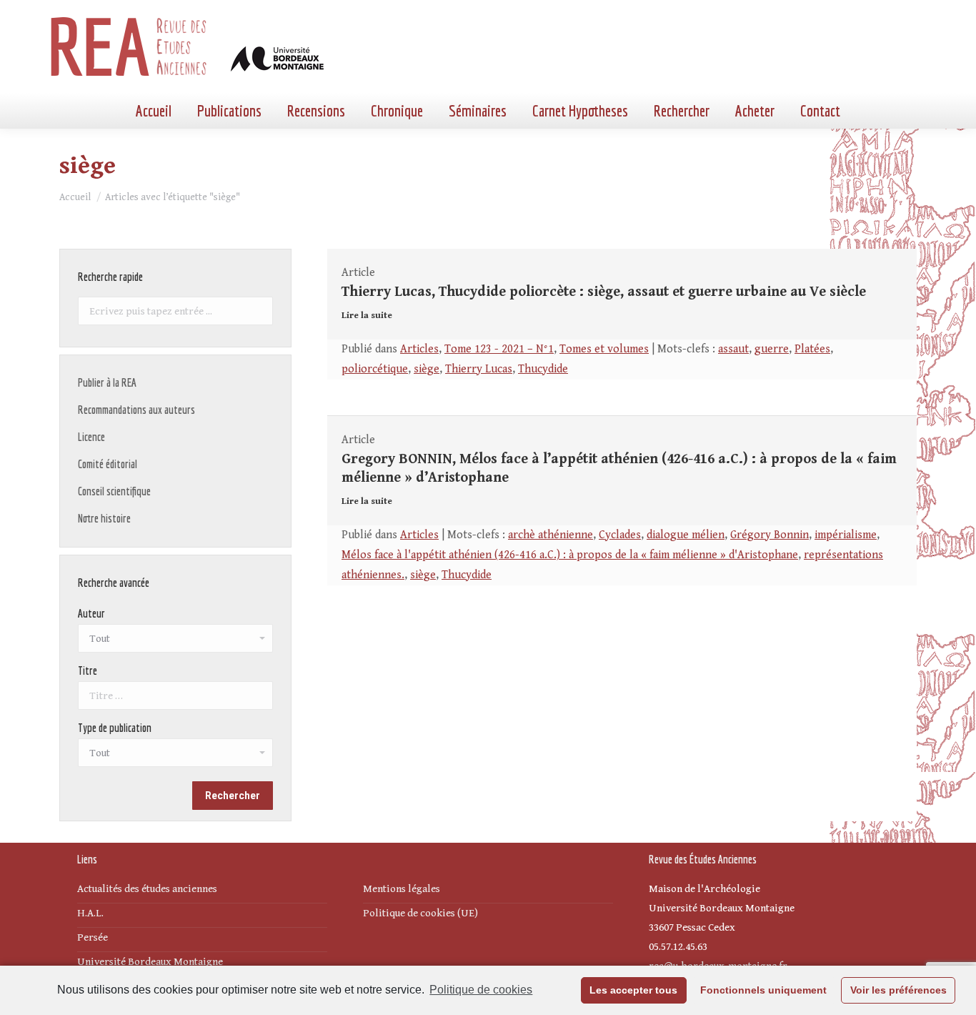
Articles (419, 349)
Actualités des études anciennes (147, 889)
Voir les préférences (898, 990)
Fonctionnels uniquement (763, 990)
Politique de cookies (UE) (420, 913)
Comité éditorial (107, 463)
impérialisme (846, 535)
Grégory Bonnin (769, 535)
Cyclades (620, 535)
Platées (812, 349)
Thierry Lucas (478, 369)
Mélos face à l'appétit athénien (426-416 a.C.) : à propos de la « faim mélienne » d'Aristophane (570, 555)
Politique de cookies (480, 990)
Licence (91, 436)
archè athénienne (550, 535)
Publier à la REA (107, 382)
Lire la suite (367, 315)
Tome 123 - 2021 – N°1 (499, 349)
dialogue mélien (685, 535)
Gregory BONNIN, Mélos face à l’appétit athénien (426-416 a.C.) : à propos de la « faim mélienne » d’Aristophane (619, 468)
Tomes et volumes (604, 349)
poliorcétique (375, 369)
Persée (92, 937)
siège (426, 369)
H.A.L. (90, 913)
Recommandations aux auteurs (136, 409)
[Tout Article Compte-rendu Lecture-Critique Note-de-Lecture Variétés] (175, 756)
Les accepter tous (633, 990)
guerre (772, 349)
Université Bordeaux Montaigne (150, 962)
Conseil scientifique (114, 491)
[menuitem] (153, 111)
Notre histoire (104, 518)
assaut (733, 349)
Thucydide (543, 369)
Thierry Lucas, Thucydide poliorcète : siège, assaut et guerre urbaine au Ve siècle (604, 292)
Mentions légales (401, 889)
